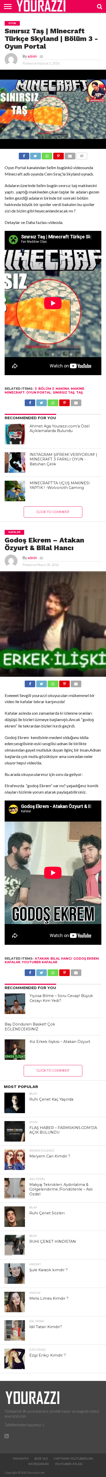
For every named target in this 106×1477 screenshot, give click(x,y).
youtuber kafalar (39, 962)
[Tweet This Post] (35, 154)
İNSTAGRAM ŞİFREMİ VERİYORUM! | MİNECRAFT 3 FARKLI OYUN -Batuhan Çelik (63, 459)
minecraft (15, 392)
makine (77, 389)
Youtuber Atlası (68, 1464)
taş (79, 392)
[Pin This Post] (58, 154)
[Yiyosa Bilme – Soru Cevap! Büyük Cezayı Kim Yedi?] (15, 1003)
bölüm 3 (46, 389)
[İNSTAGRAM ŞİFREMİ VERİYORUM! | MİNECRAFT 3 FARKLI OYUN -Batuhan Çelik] (15, 462)
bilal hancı (61, 958)
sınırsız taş (64, 392)
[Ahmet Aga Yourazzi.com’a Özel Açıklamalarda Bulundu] (15, 434)
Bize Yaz (41, 1458)
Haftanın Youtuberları (73, 1458)
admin (32, 56)
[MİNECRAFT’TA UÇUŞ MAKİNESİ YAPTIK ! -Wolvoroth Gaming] (15, 491)
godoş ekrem (86, 958)
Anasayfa (21, 1458)
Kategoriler (39, 1464)
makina (62, 389)
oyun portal (38, 392)
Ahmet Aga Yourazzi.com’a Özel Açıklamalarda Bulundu (60, 428)
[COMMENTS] (81, 154)
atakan (42, 958)
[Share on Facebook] (24, 154)
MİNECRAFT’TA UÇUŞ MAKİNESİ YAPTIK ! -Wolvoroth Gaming (60, 485)
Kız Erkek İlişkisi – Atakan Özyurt (60, 1041)
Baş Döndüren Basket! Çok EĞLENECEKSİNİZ (30, 1026)
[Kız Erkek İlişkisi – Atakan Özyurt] (15, 1049)
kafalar (12, 962)
